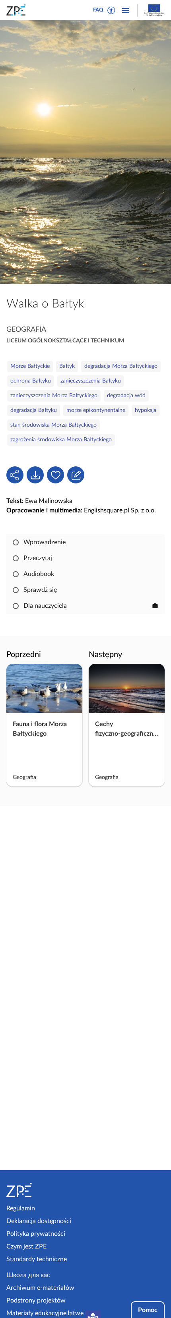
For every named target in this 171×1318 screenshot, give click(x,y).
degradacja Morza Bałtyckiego (120, 366)
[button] (111, 10)
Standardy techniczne (36, 1259)
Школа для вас (28, 1275)
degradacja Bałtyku (33, 410)
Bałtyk (67, 366)
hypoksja (145, 410)
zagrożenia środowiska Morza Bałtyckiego (61, 440)
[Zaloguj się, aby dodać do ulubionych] (55, 474)
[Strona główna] (44, 1190)
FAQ (98, 10)
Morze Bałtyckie (30, 366)
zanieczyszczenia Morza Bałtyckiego (53, 395)
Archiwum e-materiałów (40, 1288)
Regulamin (20, 1208)
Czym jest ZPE (26, 1246)
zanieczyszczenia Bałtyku (90, 381)
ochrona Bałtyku (30, 381)
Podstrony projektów (36, 1300)
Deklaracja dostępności (38, 1221)
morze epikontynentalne (95, 410)
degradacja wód (126, 395)
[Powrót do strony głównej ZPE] (17, 10)
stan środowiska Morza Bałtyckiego (53, 425)
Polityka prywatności (35, 1234)
